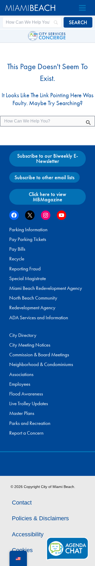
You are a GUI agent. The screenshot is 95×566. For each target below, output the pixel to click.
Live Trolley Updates (28, 404)
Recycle (16, 259)
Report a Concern (26, 433)
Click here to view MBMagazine (47, 197)
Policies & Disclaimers (40, 518)
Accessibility (28, 534)
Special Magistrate (27, 278)
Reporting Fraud (25, 269)
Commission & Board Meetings (39, 355)
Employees (19, 384)
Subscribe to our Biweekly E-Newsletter (47, 158)
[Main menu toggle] (82, 8)
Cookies (22, 550)
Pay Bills (17, 249)
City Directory (22, 335)
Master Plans (21, 413)
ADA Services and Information (38, 318)
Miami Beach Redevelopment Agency (45, 288)
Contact (22, 502)
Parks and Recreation (29, 423)
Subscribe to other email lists (44, 177)
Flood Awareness (26, 394)
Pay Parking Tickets (27, 239)
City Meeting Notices (29, 345)
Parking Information (28, 230)
